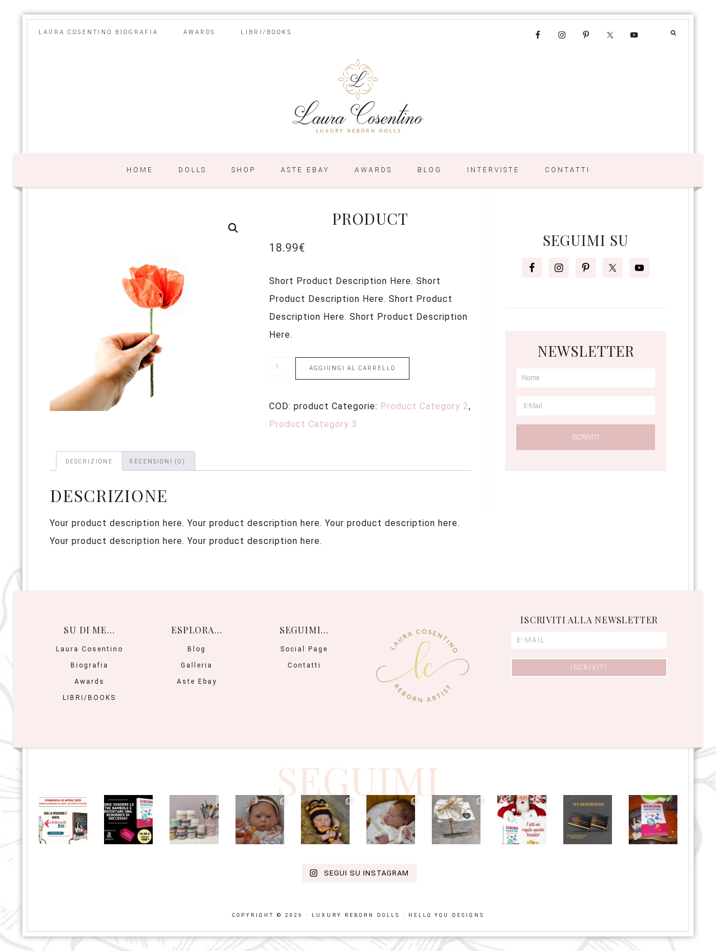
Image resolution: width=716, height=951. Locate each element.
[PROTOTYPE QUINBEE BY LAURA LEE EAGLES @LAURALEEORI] (325, 819)
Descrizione (89, 461)
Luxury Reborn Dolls (358, 98)
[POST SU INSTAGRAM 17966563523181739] (128, 819)
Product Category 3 (313, 424)
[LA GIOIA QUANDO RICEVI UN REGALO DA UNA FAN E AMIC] (456, 819)
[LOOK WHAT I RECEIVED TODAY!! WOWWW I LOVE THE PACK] (193, 819)
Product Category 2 (424, 406)
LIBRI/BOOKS (89, 698)
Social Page (304, 649)
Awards (89, 681)
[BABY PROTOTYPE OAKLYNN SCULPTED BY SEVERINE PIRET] (259, 819)
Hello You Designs (446, 915)
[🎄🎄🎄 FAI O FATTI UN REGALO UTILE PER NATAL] (521, 819)
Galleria (197, 665)
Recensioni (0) (157, 461)
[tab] (89, 461)
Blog (196, 649)
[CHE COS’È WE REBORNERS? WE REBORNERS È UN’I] (587, 819)
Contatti (304, 665)
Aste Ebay (197, 681)
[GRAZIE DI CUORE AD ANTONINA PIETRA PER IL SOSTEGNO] (653, 819)
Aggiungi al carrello (352, 368)
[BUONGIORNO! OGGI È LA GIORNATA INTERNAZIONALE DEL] (63, 819)
